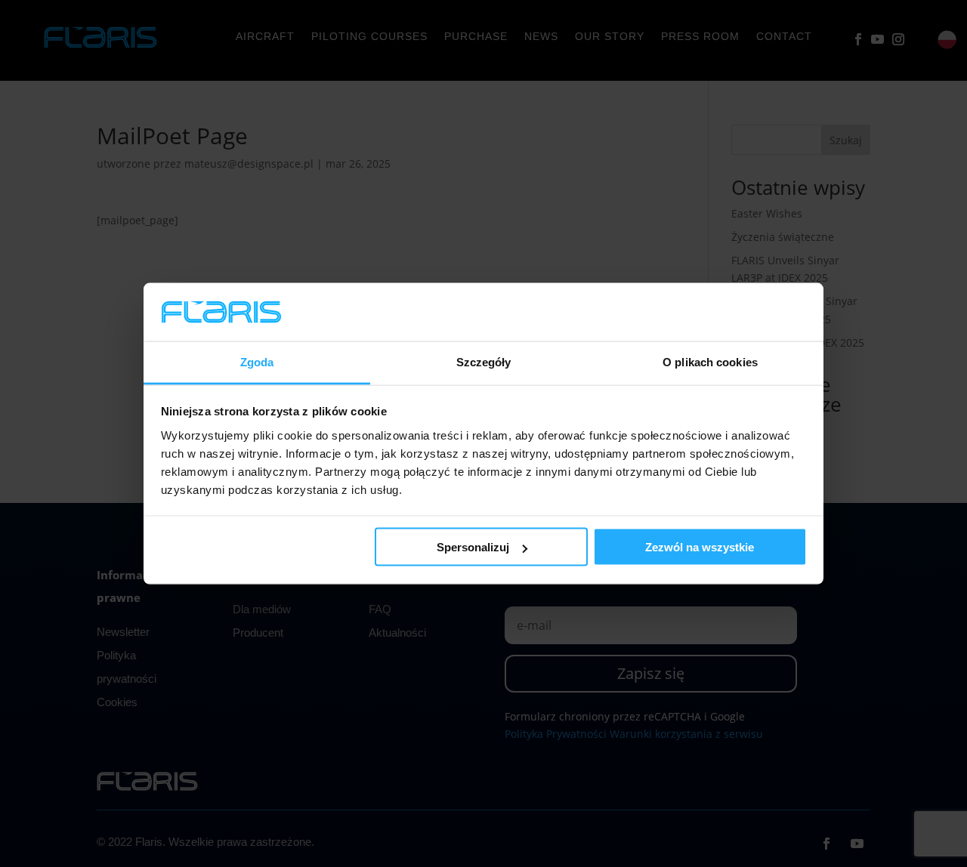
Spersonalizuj (473, 547)
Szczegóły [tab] (483, 361)
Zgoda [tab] (257, 361)
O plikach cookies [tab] (710, 361)
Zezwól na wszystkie (699, 547)
